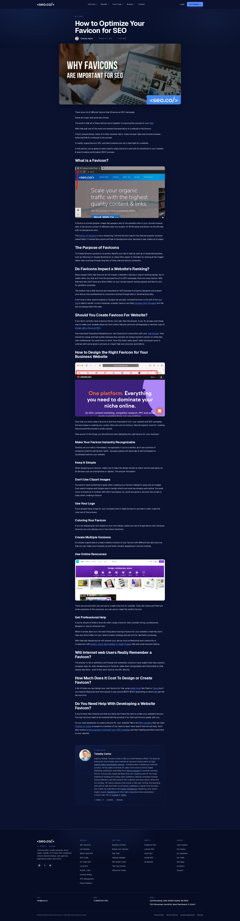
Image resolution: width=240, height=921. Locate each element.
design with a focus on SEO (87, 328)
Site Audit (115, 853)
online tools (135, 688)
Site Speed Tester (119, 862)
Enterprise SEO (150, 845)
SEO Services (85, 845)
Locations (180, 866)
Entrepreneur (132, 789)
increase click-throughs (145, 303)
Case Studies (182, 845)
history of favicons (88, 235)
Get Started (195, 4)
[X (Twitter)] (44, 865)
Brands (130, 4)
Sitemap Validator (119, 858)
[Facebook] (50, 865)
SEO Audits (84, 858)
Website (119, 800)
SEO (151, 123)
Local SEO (84, 866)
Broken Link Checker (120, 849)
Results (104, 4)
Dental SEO (148, 858)
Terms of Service (172, 915)
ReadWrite (111, 792)
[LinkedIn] (39, 865)
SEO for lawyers (133, 770)
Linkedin (115, 795)
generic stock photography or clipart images (110, 644)
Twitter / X (99, 800)
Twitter (123, 795)
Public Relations (86, 883)
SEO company (145, 723)
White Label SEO (86, 853)
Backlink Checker (119, 845)
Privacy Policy (159, 915)
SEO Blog (180, 862)
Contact (141, 4)
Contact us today (83, 726)
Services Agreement (187, 915)
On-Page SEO (85, 862)
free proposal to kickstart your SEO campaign (109, 730)
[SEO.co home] (45, 4)
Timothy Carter (86, 38)
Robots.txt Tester (119, 870)
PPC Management (87, 879)
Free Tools (116, 4)
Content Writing (86, 874)
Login (182, 4)
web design (153, 333)
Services (91, 4)
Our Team (180, 858)
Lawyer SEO (149, 849)
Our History (181, 849)
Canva (155, 688)
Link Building (85, 849)
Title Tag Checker (119, 866)
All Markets (148, 862)
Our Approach (182, 853)
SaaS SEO (148, 853)
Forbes (123, 789)
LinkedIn (109, 800)
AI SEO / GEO (85, 870)
